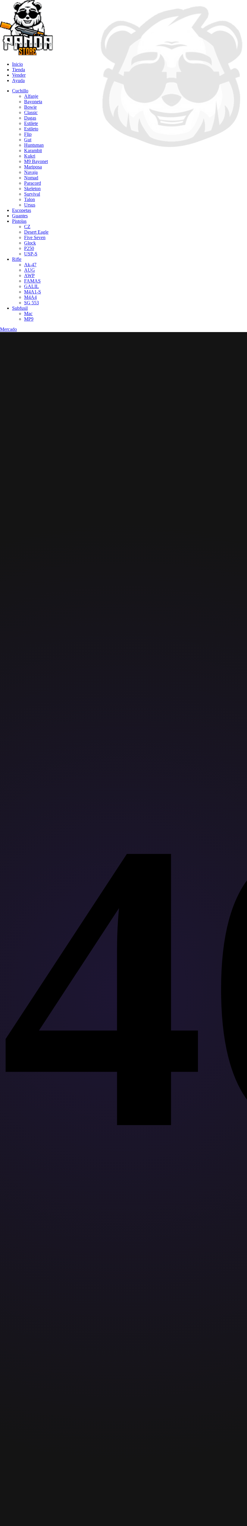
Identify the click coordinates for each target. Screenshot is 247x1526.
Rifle (16, 259)
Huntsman (34, 145)
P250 (29, 248)
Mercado (8, 329)
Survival (32, 194)
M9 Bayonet (36, 161)
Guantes (20, 215)
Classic (31, 112)
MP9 (28, 319)
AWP (29, 275)
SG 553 (31, 302)
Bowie (30, 107)
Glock (30, 242)
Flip (28, 134)
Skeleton (32, 188)
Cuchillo (20, 90)
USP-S (30, 253)
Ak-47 (30, 264)
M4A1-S (32, 291)
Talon (29, 199)
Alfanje (31, 96)
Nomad (31, 177)
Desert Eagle (36, 232)
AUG (29, 270)
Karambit (33, 150)
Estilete (31, 123)
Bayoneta (33, 101)
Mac (28, 313)
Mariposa (33, 166)
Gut (27, 139)
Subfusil (20, 308)
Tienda (18, 69)
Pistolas (19, 221)
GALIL (31, 286)
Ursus (29, 204)
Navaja (31, 172)
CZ (27, 226)
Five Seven (34, 237)
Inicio (17, 64)
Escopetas (21, 210)
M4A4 (30, 297)
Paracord (32, 183)
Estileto (31, 128)
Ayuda (18, 80)
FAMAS (32, 280)
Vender (19, 75)
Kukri (29, 155)
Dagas (30, 117)
